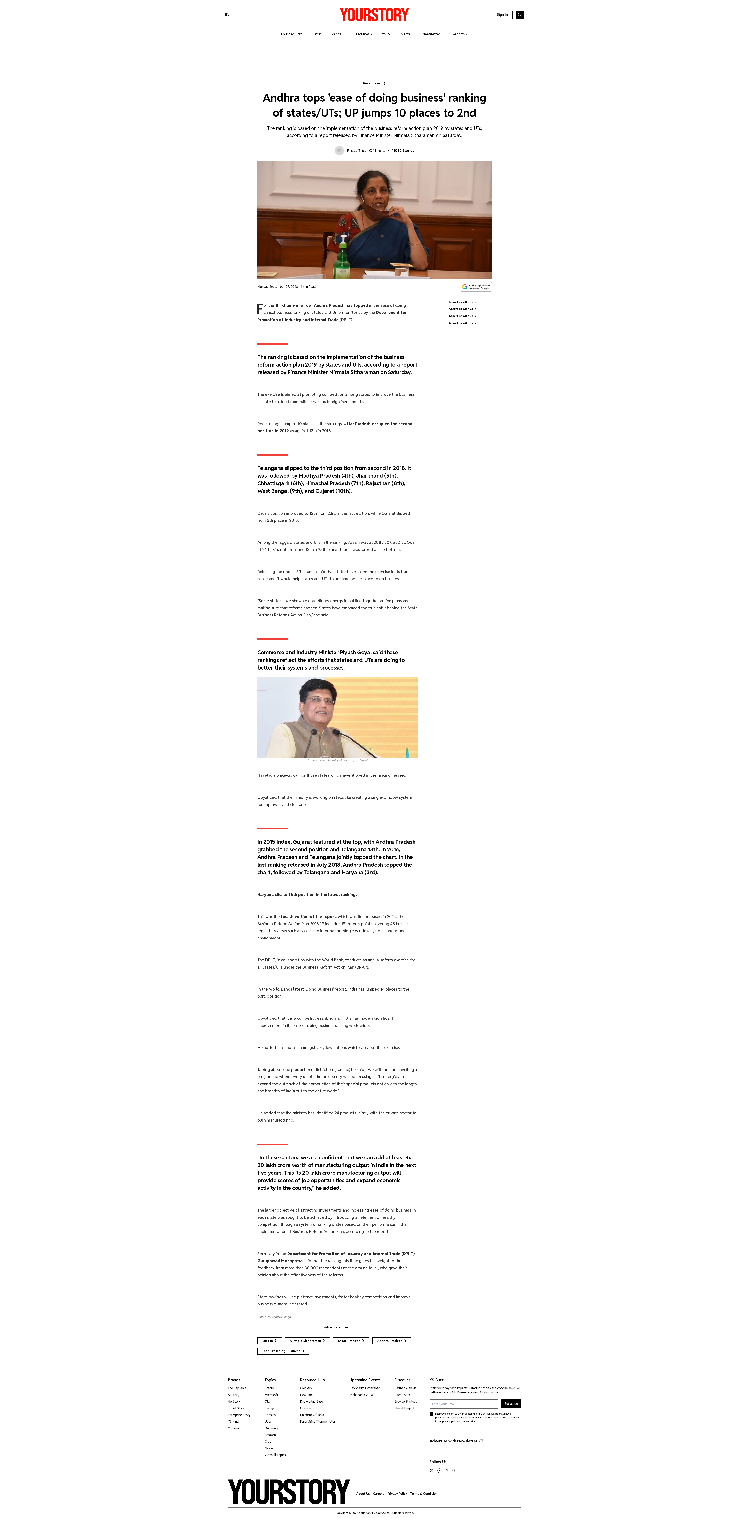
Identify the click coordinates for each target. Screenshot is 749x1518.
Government (372, 83)
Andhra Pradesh (390, 1341)
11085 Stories (403, 150)
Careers (378, 1494)
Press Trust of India (366, 151)
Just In (267, 1341)
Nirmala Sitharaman (305, 1341)
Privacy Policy (397, 1494)
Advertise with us (336, 1327)
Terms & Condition (424, 1494)
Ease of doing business (281, 1351)
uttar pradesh (349, 1341)
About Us (363, 1494)
